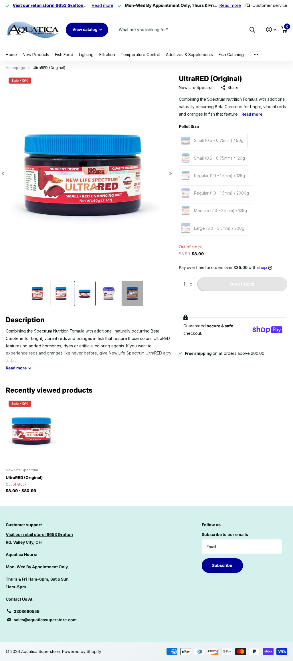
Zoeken (252, 30)
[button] (193, 279)
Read (16, 367)
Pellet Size (189, 126)
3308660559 (26, 611)
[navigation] (3, 173)
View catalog (85, 29)
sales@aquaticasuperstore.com (45, 619)
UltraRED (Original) (24, 477)
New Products (36, 54)
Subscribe (222, 565)
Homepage (15, 67)
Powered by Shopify (81, 651)
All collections (64, 54)
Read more (102, 5)
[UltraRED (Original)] (32, 431)
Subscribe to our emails (225, 534)
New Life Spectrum (197, 87)
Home (11, 54)
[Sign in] (271, 29)
